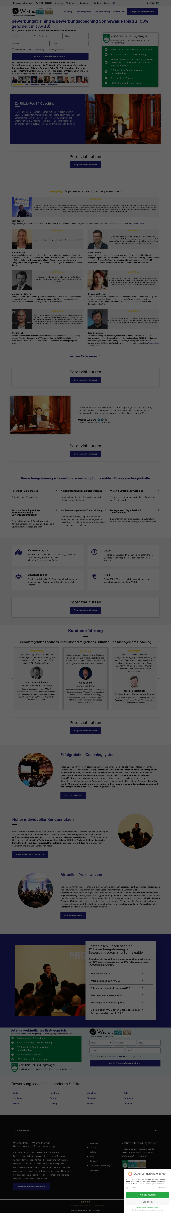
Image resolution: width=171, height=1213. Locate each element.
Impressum (159, 1210)
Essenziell (133, 1188)
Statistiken (163, 1188)
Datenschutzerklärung (148, 1210)
